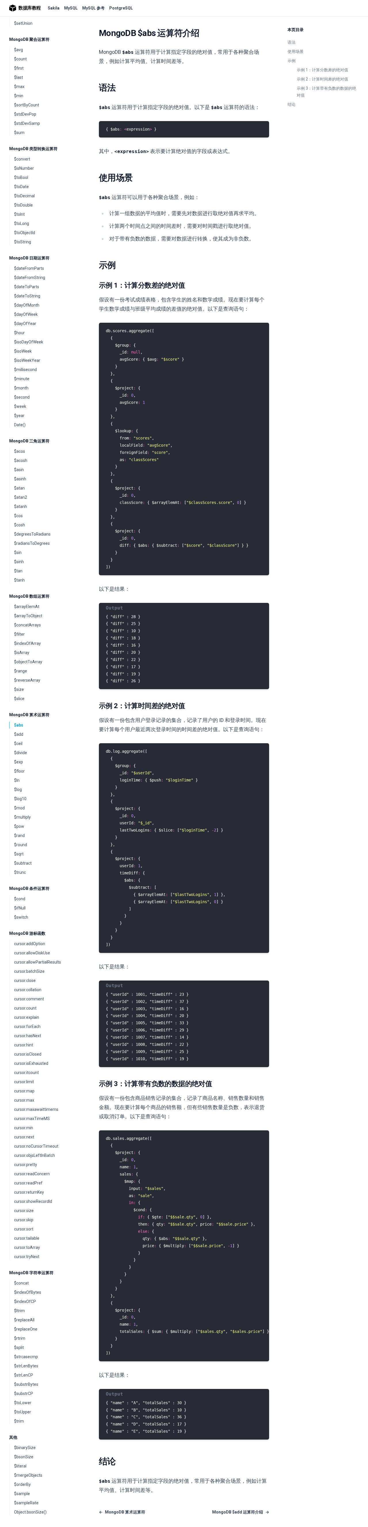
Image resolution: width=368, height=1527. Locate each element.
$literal (20, 1466)
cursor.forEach (27, 1026)
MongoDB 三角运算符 (29, 441)
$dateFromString (29, 277)
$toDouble (23, 205)
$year (19, 415)
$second (22, 397)
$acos (19, 451)
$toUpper (22, 1412)
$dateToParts (26, 286)
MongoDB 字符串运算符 (31, 1272)
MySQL (71, 8)
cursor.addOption (29, 943)
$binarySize (25, 1447)
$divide (20, 752)
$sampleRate (26, 1503)
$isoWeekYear (27, 360)
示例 (292, 60)
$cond (19, 899)
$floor (19, 771)
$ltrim (19, 1310)
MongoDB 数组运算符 (29, 596)
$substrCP (23, 1393)
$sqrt (19, 854)
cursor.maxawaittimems (36, 1109)
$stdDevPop (25, 114)
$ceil (18, 743)
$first (19, 68)
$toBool (21, 177)
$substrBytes (26, 1384)
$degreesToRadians (32, 534)
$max (19, 86)
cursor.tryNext (26, 1256)
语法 (292, 42)
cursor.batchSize (29, 971)
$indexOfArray (27, 643)
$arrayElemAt (26, 606)
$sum (19, 132)
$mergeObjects (28, 1475)
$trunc (20, 872)
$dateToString (27, 296)
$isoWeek (23, 351)
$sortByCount (26, 105)
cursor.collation (27, 989)
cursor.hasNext (27, 1035)
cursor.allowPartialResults (37, 962)
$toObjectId (24, 232)
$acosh (20, 460)
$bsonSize (23, 1457)
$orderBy (22, 1484)
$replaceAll (24, 1320)
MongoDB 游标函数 (27, 933)
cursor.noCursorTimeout (36, 1146)
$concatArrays (27, 625)
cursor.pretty (25, 1164)
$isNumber (24, 168)
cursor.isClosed (27, 1054)
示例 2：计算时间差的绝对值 (322, 79)
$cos (18, 515)
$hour (19, 332)
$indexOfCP (25, 1301)
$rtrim (19, 1338)
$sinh (19, 561)
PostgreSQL (121, 8)
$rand (19, 835)
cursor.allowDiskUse (32, 953)
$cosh (19, 525)
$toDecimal (24, 196)
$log (18, 789)
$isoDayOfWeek (28, 342)
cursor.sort (23, 1229)
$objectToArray (28, 662)
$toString (22, 242)
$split (19, 1347)
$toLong (21, 223)
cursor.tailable (26, 1238)
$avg (18, 49)
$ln (17, 780)
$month (21, 388)
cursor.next (24, 1137)
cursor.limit (24, 1081)
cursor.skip (23, 1220)
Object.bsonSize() (30, 1512)
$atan (19, 488)
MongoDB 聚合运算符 (29, 39)
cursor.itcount (26, 1072)
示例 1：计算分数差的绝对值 (322, 70)
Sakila (54, 8)
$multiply (22, 817)
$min (18, 95)
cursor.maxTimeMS (32, 1118)
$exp (18, 762)
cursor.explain (26, 1017)
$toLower (22, 1402)
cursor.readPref (28, 1183)
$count (20, 59)
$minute (21, 379)
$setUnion (23, 23)
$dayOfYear (25, 323)
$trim (19, 1421)
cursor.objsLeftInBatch (34, 1155)
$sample (22, 1493)
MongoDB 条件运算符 (29, 888)
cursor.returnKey (29, 1192)
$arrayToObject (28, 616)
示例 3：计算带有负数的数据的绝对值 (326, 92)
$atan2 (20, 497)
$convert (22, 159)
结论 (292, 104)
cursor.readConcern (32, 1173)
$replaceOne (25, 1329)
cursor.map (24, 1091)
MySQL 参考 (93, 8)
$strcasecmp (26, 1356)
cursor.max (24, 1100)
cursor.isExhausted (31, 1063)
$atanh (20, 506)
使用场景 (296, 51)
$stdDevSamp (27, 123)
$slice (19, 698)
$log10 (20, 798)
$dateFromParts (29, 268)
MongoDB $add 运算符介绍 (240, 1512)
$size (19, 689)
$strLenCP (23, 1375)
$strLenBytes (26, 1366)
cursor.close (25, 980)
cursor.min (23, 1127)
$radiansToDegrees (32, 543)
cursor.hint (23, 1045)
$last (18, 77)
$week (20, 406)
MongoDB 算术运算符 (29, 714)
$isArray (21, 652)
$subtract (23, 863)
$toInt (19, 214)
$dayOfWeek (26, 314)
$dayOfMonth (26, 305)
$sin (18, 552)
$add (18, 734)
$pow (19, 826)
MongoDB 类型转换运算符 (33, 148)
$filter (19, 634)
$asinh (20, 479)
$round (20, 844)
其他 (13, 1437)
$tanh (19, 580)
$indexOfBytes (27, 1292)
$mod (19, 808)
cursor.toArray (27, 1247)
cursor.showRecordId (33, 1201)
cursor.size (24, 1210)
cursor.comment (29, 999)
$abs (18, 725)
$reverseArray (27, 680)
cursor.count (25, 1008)
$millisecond (25, 369)
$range (20, 671)
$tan (18, 571)
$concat (21, 1283)
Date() (20, 425)
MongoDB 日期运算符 (29, 258)
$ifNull (20, 908)
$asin (19, 469)
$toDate (21, 186)
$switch (21, 917)
